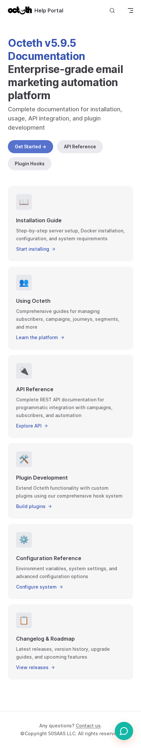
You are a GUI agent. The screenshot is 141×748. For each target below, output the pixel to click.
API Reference (80, 146)
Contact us (88, 725)
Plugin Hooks (30, 163)
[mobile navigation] (130, 10)
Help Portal (48, 10)
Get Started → (30, 146)
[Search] (112, 10)
